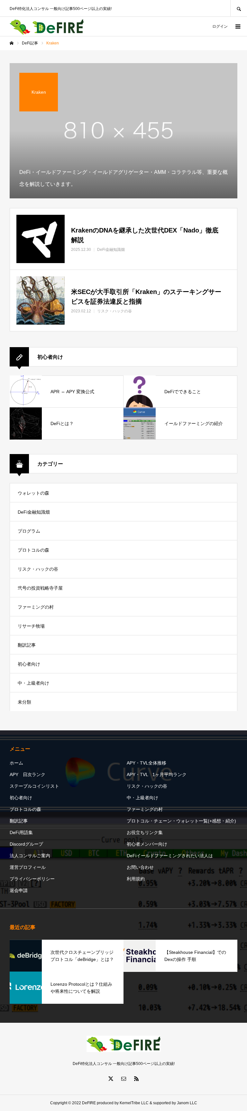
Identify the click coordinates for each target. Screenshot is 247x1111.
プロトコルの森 (33, 550)
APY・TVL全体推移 (146, 762)
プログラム (29, 531)
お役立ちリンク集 (145, 832)
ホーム (16, 762)
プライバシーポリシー (32, 878)
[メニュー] (237, 26)
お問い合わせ (140, 867)
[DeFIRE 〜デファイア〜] (47, 26)
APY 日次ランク (27, 774)
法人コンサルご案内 (30, 855)
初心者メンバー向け (147, 844)
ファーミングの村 (36, 607)
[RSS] (136, 1078)
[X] (110, 1078)
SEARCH (238, 8)
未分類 (24, 702)
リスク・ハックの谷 (38, 569)
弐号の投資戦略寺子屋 (40, 588)
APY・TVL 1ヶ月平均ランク (157, 774)
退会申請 (19, 890)
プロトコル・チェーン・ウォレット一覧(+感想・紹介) (181, 820)
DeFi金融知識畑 (34, 512)
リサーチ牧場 (31, 626)
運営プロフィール (28, 867)
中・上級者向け (33, 683)
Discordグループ (26, 844)
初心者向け (29, 664)
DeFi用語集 (21, 832)
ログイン (220, 26)
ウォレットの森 (33, 493)
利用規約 (136, 878)
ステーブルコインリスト (34, 786)
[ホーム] (12, 43)
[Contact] (123, 1078)
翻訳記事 (27, 645)
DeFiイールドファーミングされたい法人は (170, 855)
